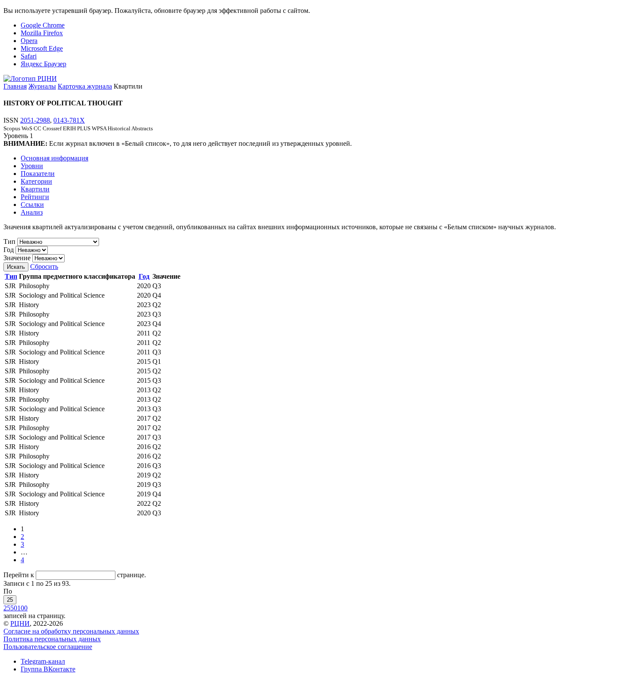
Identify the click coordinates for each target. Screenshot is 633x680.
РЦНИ (20, 623)
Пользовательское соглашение (47, 646)
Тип (9, 241)
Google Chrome (43, 25)
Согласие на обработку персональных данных (71, 631)
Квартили (35, 189)
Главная (15, 86)
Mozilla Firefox (42, 33)
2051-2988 (35, 120)
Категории (36, 181)
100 (22, 608)
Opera (29, 40)
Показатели (38, 173)
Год (8, 249)
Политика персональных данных (52, 639)
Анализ (32, 212)
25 (10, 600)
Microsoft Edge (42, 48)
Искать (16, 267)
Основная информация (54, 158)
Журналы (42, 86)
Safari (29, 56)
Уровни (32, 165)
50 (13, 608)
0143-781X (69, 120)
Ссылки (32, 204)
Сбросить (44, 266)
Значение (17, 258)
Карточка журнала (85, 86)
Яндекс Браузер (43, 64)
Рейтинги (35, 196)
